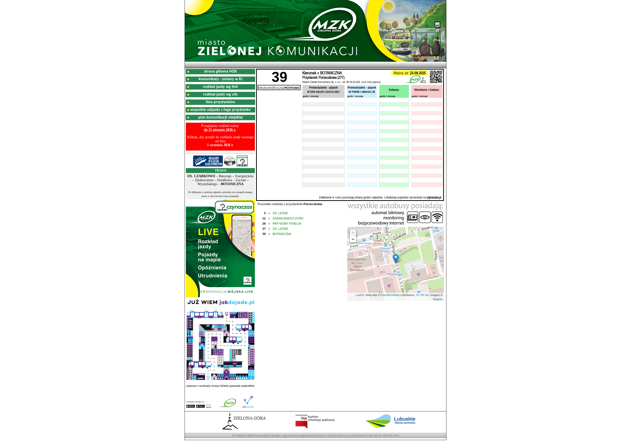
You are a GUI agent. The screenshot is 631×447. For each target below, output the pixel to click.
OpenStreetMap (390, 295)
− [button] (353, 239)
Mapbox (438, 299)
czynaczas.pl (434, 197)
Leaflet (360, 295)
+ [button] (353, 232)
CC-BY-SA (422, 295)
